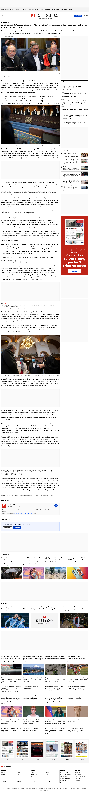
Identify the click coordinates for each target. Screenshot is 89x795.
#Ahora (2, 303)
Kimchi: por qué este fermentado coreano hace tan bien (76, 720)
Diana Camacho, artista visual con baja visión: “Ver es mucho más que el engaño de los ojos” (77, 730)
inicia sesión (7, 527)
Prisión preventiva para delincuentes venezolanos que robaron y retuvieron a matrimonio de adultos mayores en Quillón (75, 110)
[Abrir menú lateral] (2, 16)
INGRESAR (85, 15)
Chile (2, 654)
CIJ (33, 495)
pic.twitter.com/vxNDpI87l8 (28, 212)
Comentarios (11, 76)
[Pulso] (22, 757)
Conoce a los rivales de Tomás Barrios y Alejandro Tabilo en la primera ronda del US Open (77, 679)
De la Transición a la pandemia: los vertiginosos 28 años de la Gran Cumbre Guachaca (32, 721)
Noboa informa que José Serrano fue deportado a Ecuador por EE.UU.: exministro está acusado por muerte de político (74, 117)
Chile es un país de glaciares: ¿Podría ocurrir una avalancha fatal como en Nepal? (55, 658)
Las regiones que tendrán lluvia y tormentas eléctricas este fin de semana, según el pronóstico (54, 688)
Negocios (18, 9)
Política (7, 9)
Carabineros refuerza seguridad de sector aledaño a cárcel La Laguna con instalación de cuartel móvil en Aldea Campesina (71, 161)
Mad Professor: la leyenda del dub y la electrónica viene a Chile (33, 729)
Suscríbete (17, 527)
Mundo (36, 9)
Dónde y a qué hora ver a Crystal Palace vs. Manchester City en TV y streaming (13, 609)
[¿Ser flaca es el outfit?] (77, 711)
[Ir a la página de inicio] (44, 16)
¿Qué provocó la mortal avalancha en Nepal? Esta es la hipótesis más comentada (55, 560)
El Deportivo (31, 9)
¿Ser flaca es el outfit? (74, 698)
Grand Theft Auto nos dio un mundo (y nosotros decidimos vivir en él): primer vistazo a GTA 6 (33, 561)
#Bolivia (44, 191)
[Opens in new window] (37, 757)
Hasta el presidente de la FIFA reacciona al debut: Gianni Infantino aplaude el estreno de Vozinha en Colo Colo (71, 175)
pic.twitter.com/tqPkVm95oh (16, 473)
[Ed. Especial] (52, 757)
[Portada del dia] (74, 244)
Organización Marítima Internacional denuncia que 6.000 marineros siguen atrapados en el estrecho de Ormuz (71, 188)
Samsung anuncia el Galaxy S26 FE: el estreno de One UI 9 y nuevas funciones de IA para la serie (77, 561)
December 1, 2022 (23, 194)
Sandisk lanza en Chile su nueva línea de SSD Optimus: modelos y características (11, 721)
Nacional (12, 9)
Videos (41, 9)
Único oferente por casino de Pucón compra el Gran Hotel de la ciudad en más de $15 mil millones (33, 659)
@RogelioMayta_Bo (10, 305)
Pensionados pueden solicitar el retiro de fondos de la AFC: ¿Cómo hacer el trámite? (71, 181)
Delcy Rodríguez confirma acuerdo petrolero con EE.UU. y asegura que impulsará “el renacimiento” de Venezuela (74, 95)
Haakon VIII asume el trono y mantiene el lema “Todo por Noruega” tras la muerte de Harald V (71, 155)
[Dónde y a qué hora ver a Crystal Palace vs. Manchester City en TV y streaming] (15, 620)
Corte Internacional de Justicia (25, 495)
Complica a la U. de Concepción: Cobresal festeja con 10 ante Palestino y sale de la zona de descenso (77, 659)
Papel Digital (63, 9)
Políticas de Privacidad (28, 513)
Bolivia (36, 495)
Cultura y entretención (30, 696)
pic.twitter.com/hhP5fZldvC (12, 306)
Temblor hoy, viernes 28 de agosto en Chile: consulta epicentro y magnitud (44, 608)
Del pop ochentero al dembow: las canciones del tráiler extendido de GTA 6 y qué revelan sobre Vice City (55, 679)
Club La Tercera (55, 9)
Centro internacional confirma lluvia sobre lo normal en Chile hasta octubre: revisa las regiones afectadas (11, 562)
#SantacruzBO (4, 470)
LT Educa (70, 9)
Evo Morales (45, 495)
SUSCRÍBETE (74, 271)
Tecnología (24, 9)
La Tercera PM (5, 22)
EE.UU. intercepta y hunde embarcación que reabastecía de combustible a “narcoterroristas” (74, 123)
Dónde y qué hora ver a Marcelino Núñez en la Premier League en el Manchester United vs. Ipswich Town (76, 688)
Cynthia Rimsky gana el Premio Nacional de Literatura (33, 699)
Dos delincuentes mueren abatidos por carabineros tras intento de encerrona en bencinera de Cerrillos (72, 88)
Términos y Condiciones (18, 513)
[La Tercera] (7, 757)
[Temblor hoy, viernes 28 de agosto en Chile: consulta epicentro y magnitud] (44, 620)
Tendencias (48, 654)
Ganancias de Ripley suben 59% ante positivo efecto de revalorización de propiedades (32, 679)
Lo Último (47, 9)
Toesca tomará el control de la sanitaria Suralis (31, 687)
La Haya (40, 495)
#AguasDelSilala (54, 191)
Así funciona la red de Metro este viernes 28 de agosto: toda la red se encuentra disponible (72, 609)
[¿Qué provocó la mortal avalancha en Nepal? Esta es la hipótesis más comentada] (55, 573)
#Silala (42, 211)
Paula (69, 696)
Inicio (2, 9)
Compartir (4, 76)
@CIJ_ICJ (17, 191)
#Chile (13, 192)
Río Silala (16, 495)
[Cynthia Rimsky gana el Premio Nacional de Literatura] (33, 711)
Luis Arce (51, 495)
